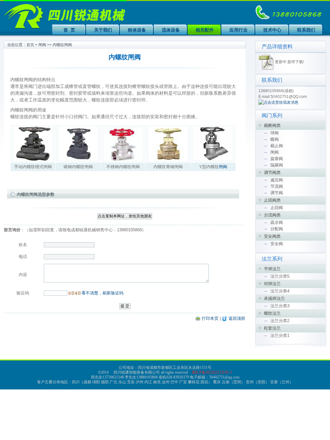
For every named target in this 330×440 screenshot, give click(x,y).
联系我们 (306, 30)
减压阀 (276, 179)
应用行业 (238, 30)
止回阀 (276, 207)
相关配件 (205, 30)
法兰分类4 (279, 291)
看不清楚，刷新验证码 (102, 293)
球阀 (274, 132)
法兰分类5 (279, 276)
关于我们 (103, 30)
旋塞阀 (276, 158)
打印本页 (210, 318)
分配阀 (276, 228)
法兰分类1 (279, 335)
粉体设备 (137, 30)
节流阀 (276, 186)
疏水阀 (276, 222)
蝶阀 (274, 139)
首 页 (69, 30)
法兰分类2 (279, 320)
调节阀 (276, 192)
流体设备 (171, 30)
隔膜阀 (276, 165)
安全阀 (276, 243)
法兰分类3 (279, 305)
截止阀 (276, 145)
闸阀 (42, 45)
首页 (30, 45)
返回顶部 (236, 318)
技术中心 (272, 30)
